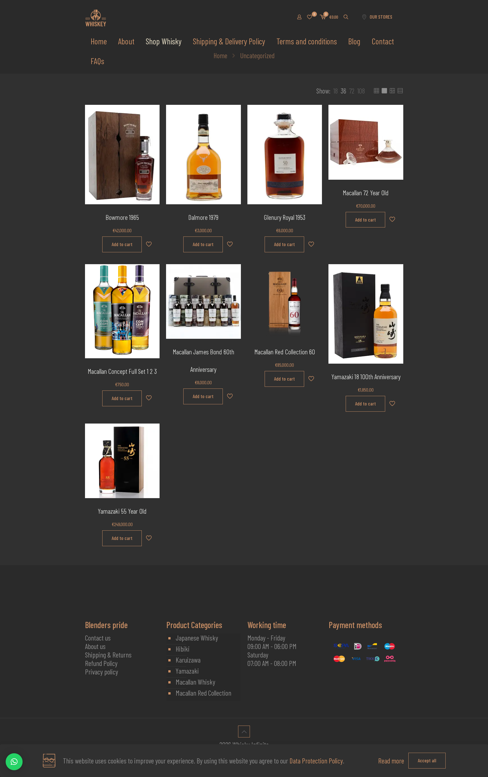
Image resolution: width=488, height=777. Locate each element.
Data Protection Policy (316, 760)
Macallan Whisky (195, 682)
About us (95, 646)
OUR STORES (381, 17)
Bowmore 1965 (122, 217)
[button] (14, 761)
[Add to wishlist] (152, 137)
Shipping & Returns (108, 654)
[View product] (152, 125)
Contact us (98, 637)
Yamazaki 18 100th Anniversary (365, 376)
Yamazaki (187, 671)
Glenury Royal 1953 (284, 217)
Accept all (427, 760)
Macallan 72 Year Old (366, 192)
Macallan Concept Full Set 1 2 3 (122, 371)
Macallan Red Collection (203, 693)
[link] (335, 90)
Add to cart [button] (122, 244)
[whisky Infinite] (95, 17)
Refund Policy (101, 663)
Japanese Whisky (197, 637)
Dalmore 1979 (203, 217)
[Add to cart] (152, 113)
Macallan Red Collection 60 (284, 352)
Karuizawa (188, 660)
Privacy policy (101, 671)
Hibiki (182, 648)
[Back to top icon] (244, 731)
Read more (391, 760)
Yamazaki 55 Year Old (122, 511)
